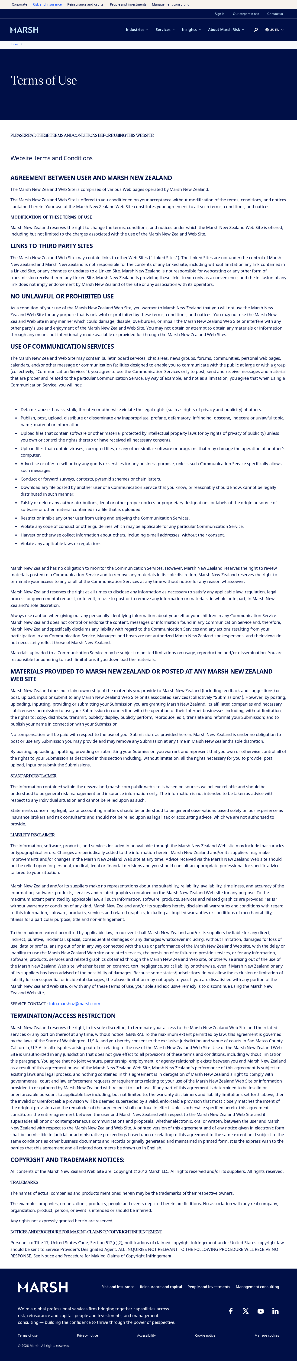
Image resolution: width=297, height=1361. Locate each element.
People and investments (128, 4)
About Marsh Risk (224, 29)
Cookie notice (205, 1335)
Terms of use (28, 1335)
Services (163, 29)
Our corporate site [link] (246, 14)
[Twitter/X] (245, 1311)
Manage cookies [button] (267, 1335)
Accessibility (146, 1335)
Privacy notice (87, 1335)
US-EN (274, 29)
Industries (135, 29)
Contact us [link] (275, 14)
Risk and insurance (47, 4)
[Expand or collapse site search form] (256, 30)
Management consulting (171, 4)
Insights (189, 29)
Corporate (19, 4)
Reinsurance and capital (85, 4)
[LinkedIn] (275, 1311)
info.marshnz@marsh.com (74, 1003)
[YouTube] (260, 1311)
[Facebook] (230, 1311)
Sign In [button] (220, 14)
